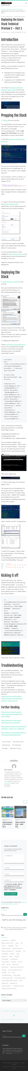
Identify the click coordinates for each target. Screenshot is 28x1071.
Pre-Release (13, 959)
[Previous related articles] (21, 802)
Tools (13, 972)
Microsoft (4, 956)
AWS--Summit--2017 (7, 943)
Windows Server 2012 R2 (9, 988)
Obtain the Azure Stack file (11, 282)
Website (8, 880)
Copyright (10, 945)
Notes (11, 956)
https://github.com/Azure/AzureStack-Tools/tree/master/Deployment (13, 734)
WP (9, 1066)
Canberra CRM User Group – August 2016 (20, 824)
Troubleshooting (6, 975)
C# (21, 943)
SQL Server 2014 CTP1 (17, 967)
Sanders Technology (13, 1062)
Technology (8, 9)
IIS (24, 951)
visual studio (16, 975)
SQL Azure (16, 964)
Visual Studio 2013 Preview (9, 980)
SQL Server (5, 967)
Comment (9, 855)
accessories (5, 940)
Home (2, 9)
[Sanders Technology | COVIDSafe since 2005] (6, 2)
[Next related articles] (25, 802)
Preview (13, 961)
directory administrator (11, 204)
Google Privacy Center (16, 1053)
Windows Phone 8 (19, 986)
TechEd (4, 972)
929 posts (7, 786)
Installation (5, 953)
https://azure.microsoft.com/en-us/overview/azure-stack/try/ (11, 721)
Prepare (5, 120)
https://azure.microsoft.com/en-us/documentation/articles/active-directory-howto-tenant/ (12, 698)
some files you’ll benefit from (15, 344)
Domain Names (6, 948)
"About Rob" (7, 783)
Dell (17, 945)
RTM (3, 964)
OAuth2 (17, 956)
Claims (4, 945)
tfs (9, 972)
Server (8, 964)
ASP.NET (13, 940)
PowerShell (5, 959)
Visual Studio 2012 (20, 978)
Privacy (20, 961)
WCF (21, 980)
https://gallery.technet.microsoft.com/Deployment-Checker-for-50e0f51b (13, 727)
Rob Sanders (6, 32)
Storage (4, 970)
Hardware (18, 951)
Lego (17, 953)
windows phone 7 (7, 986)
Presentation (5, 961)
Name (7, 868)
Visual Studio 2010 (7, 978)
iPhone (12, 953)
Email (7, 874)
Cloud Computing (17, 9)
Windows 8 (5, 983)
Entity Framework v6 (8, 951)
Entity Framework (18, 948)
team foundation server (15, 970)
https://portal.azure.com (16, 254)
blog (5, 1053)
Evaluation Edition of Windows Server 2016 (12, 89)
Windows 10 (13, 983)
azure (17, 943)
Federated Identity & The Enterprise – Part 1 (7, 824)
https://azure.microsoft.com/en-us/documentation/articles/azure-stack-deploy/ (12, 714)
